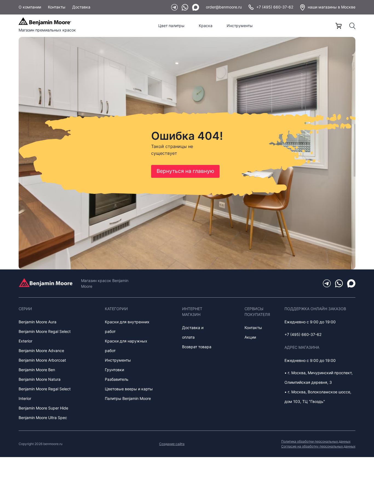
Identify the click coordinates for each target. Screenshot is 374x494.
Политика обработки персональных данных (315, 441)
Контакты (56, 7)
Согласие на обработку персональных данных (318, 446)
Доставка (81, 7)
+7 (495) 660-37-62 (274, 7)
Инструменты (240, 25)
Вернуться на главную (185, 171)
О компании (30, 7)
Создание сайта (172, 444)
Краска (205, 25)
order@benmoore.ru (224, 7)
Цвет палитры (171, 25)
